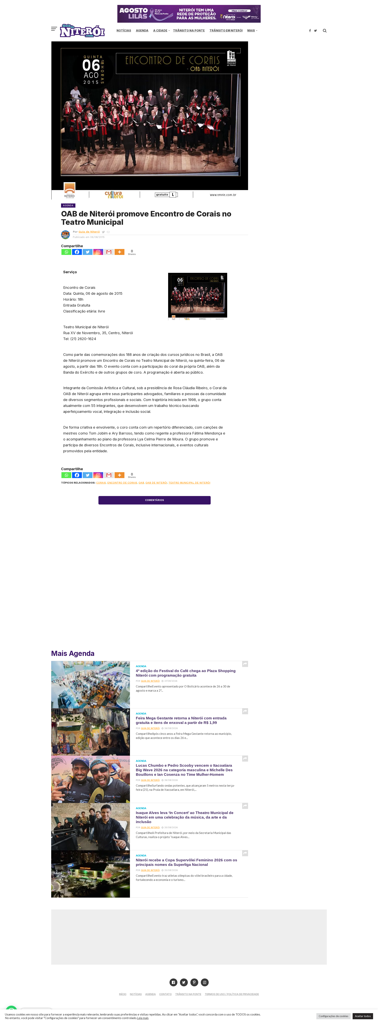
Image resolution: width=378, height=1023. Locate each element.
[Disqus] (154, 588)
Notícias (124, 30)
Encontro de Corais (122, 482)
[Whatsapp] (66, 252)
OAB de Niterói (156, 482)
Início (122, 994)
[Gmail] (109, 252)
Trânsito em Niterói (226, 30)
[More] (119, 252)
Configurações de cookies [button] (333, 1016)
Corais (101, 482)
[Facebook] (77, 252)
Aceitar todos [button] (363, 1016)
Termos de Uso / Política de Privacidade (232, 994)
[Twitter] (88, 252)
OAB (141, 482)
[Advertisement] (293, 75)
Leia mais (143, 1018)
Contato (165, 994)
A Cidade (160, 30)
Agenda (142, 30)
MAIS (251, 30)
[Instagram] (98, 252)
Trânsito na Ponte (189, 30)
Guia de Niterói (89, 231)
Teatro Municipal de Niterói (189, 482)
